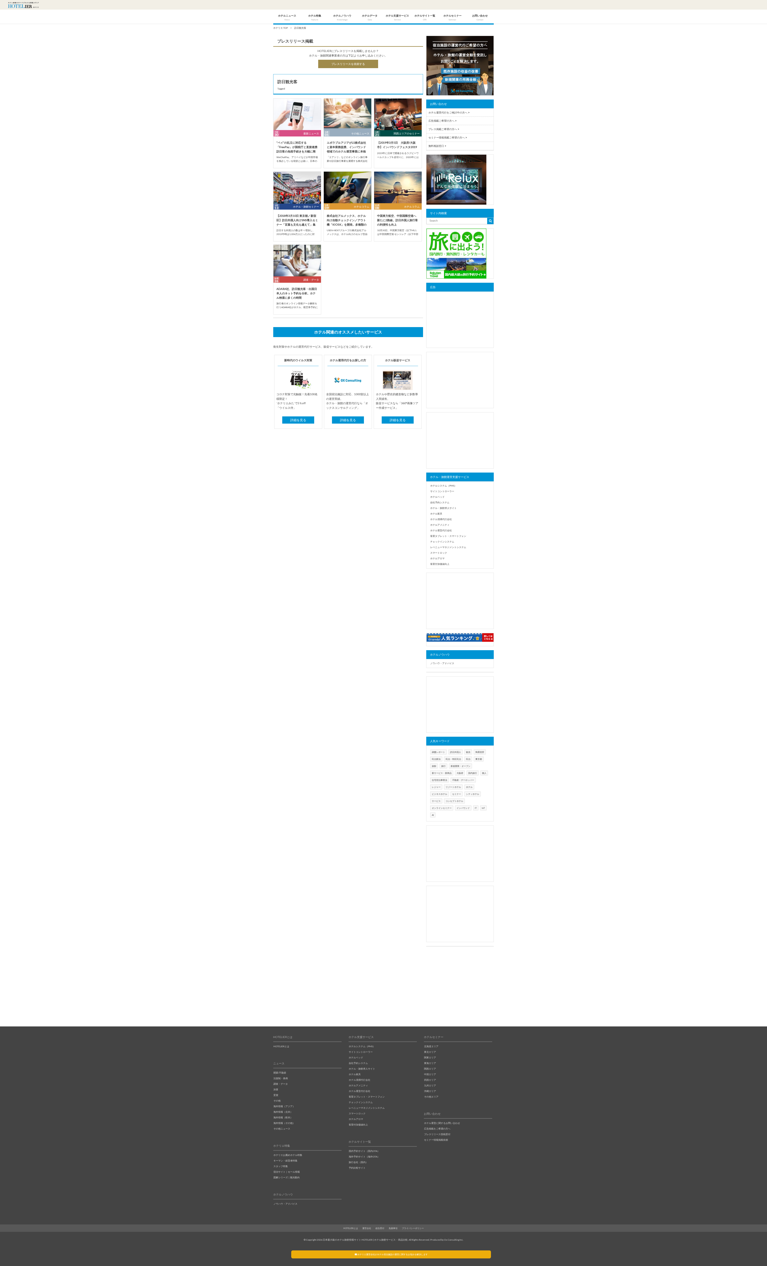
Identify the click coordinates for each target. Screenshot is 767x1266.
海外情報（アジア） (284, 1106)
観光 (468, 752)
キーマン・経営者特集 (285, 1160)
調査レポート (438, 752)
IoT (483, 808)
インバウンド (463, 808)
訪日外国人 (455, 752)
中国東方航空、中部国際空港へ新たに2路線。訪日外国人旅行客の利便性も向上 (397, 220)
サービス (436, 801)
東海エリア (430, 1063)
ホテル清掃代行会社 (441, 519)
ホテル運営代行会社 (441, 530)
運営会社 (366, 1228)
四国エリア (430, 1079)
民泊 (468, 759)
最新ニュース (311, 133)
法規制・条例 (280, 1078)
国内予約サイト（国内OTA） (364, 1151)
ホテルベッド (437, 496)
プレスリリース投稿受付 (437, 1134)
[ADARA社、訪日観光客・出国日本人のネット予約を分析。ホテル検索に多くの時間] (297, 261)
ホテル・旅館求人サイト (443, 508)
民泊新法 (436, 759)
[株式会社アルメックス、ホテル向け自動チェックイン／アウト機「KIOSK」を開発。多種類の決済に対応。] (347, 188)
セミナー (456, 794)
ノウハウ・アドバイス (442, 663)
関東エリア (430, 1057)
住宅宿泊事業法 (439, 780)
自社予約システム (439, 502)
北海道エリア (431, 1046)
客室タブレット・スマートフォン (448, 535)
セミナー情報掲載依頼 (436, 1139)
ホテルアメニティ (439, 524)
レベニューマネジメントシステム (448, 547)
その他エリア (431, 1096)
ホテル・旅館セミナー (306, 206)
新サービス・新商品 (442, 773)
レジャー (436, 787)
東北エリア (430, 1051)
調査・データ (311, 279)
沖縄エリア (430, 1091)
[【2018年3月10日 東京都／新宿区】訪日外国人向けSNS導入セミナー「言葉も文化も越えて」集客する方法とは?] (297, 188)
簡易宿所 (479, 752)
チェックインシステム (442, 541)
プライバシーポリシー (413, 1228)
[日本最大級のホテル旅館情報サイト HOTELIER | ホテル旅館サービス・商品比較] (23, 5)
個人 (484, 773)
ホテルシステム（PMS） (443, 485)
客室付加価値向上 (439, 563)
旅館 (434, 766)
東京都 (478, 759)
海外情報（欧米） (283, 1117)
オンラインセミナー (442, 808)
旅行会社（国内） (358, 1162)
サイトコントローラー (442, 491)
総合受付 (380, 1228)
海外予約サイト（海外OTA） (364, 1156)
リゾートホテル (453, 787)
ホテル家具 (436, 513)
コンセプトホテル (454, 801)
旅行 (443, 766)
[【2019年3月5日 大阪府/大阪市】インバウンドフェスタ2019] (398, 114)
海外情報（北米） (283, 1111)
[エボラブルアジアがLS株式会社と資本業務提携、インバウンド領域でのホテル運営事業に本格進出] (347, 114)
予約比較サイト (357, 1167)
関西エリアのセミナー (407, 133)
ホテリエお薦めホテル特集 (287, 1155)
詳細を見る (298, 420)
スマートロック (438, 552)
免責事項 (393, 1228)
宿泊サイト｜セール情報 (286, 1171)
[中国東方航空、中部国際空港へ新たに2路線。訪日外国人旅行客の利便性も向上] (398, 188)
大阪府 (460, 773)
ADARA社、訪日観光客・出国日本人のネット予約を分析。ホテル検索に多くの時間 (296, 293)
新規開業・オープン (460, 766)
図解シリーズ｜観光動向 (286, 1177)
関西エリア (430, 1068)
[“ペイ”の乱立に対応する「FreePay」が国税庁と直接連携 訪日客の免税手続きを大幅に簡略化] (297, 114)
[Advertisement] (460, 320)
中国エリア (430, 1074)
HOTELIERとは (281, 1046)
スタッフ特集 (280, 1166)
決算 (275, 1089)
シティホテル (472, 794)
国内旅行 (472, 773)
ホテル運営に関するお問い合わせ (442, 1123)
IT (476, 808)
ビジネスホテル (439, 794)
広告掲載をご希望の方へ (437, 1128)
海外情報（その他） (284, 1123)
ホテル (469, 787)
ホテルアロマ (437, 558)
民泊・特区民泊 (453, 759)
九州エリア (430, 1085)
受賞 (275, 1095)
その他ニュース (360, 133)
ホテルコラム (361, 206)
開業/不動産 (279, 1072)
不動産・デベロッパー (463, 780)
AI (433, 815)
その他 (277, 1100)
